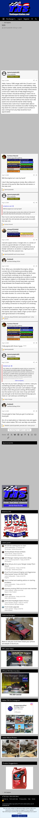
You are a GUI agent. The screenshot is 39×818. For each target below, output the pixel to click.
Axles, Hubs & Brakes (10, 598)
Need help (8, 595)
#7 (36, 362)
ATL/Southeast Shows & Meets (15, 552)
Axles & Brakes (9, 610)
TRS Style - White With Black (11, 796)
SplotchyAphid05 (8, 28)
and (14, 254)
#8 (36, 411)
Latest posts (6, 543)
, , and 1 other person (19, 317)
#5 (36, 266)
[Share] (34, 80)
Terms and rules (13, 799)
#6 (36, 343)
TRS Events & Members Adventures (14, 555)
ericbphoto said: (7, 206)
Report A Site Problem (11, 592)
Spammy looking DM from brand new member (21, 589)
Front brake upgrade (12, 607)
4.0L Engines (8, 561)
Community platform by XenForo (17, 804)
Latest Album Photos (9, 738)
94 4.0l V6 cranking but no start (15, 546)
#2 (36, 175)
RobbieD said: (6, 366)
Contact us (5, 799)
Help (29, 799)
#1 (36, 80)
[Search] (36, 19)
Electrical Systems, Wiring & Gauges (14, 604)
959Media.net (5, 805)
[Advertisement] (19, 49)
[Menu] (3, 19)
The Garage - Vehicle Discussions (13, 549)
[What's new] (32, 19)
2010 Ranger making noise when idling (18, 558)
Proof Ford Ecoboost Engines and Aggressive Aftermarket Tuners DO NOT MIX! (20, 573)
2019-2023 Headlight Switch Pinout (16, 601)
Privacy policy (23, 799)
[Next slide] (34, 748)
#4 (36, 240)
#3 (36, 202)
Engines (7, 577)
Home (33, 799)
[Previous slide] (4, 748)
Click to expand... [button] (19, 380)
